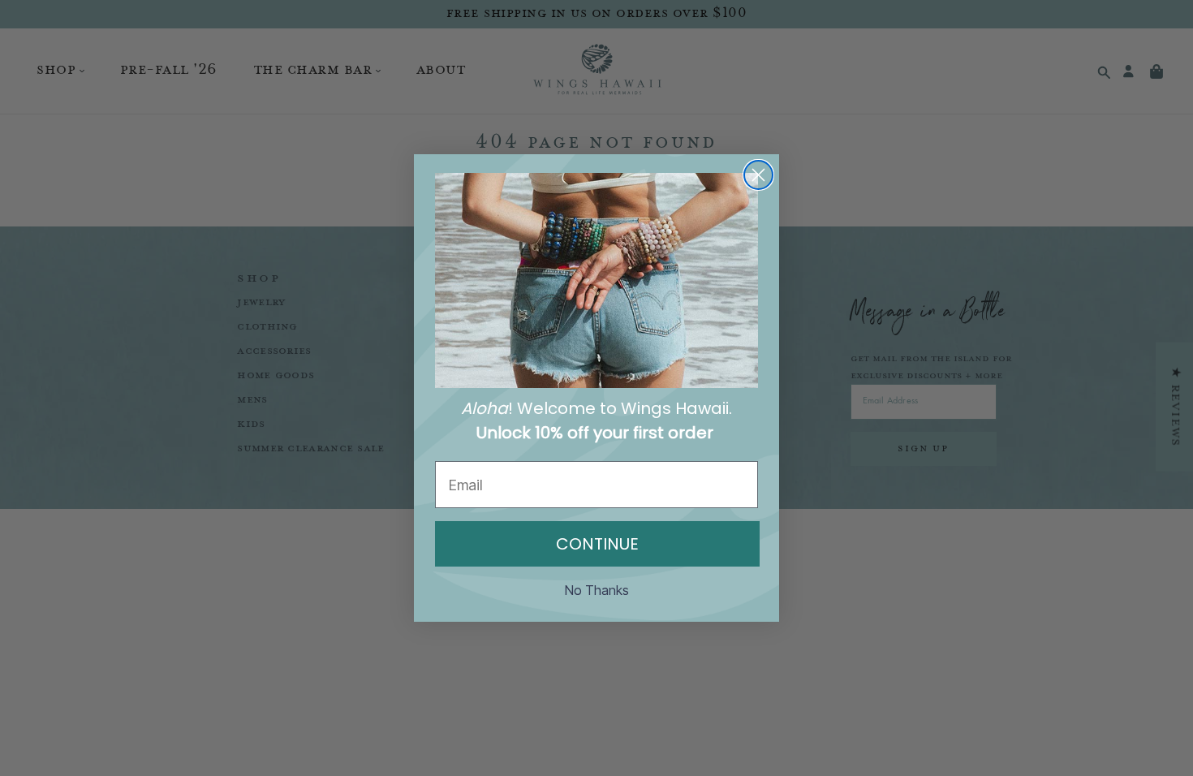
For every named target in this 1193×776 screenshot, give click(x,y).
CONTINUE (597, 543)
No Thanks (597, 590)
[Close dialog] (758, 175)
